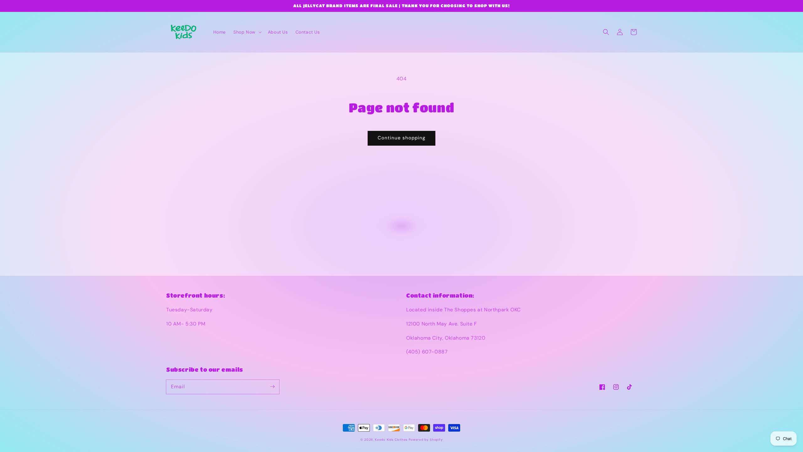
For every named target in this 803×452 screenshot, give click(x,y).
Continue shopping (401, 138)
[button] (247, 32)
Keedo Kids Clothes (391, 440)
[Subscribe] (272, 387)
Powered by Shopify (426, 440)
